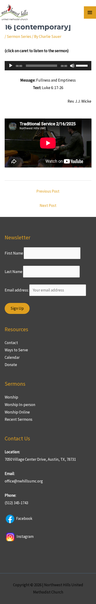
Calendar (12, 357)
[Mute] (72, 65)
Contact (11, 342)
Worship (11, 397)
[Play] (10, 65)
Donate (11, 364)
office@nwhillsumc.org (24, 481)
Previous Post (47, 191)
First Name (14, 253)
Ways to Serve (16, 349)
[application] (48, 65)
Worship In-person (20, 404)
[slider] (82, 65)
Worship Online (17, 412)
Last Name (13, 271)
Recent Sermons (18, 419)
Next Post (48, 205)
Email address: (17, 290)
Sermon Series (19, 36)
